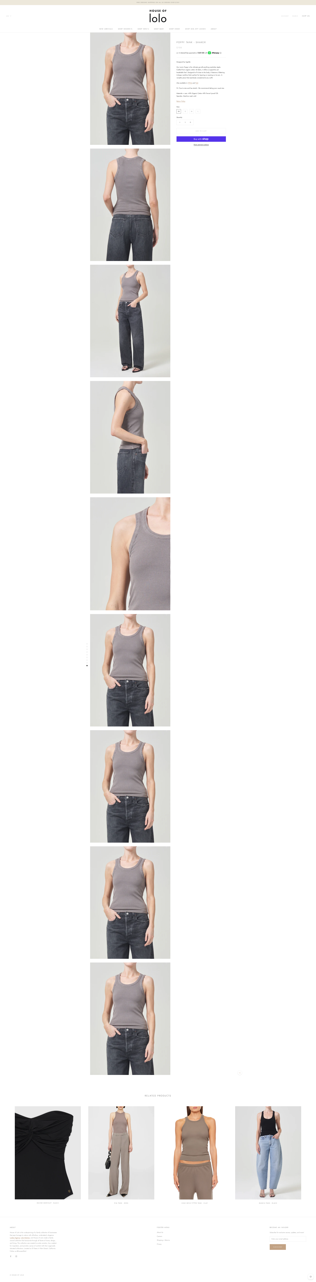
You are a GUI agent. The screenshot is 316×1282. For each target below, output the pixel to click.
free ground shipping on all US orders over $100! (158, 2)
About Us (160, 1232)
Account (285, 16)
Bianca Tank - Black (268, 1203)
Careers (159, 1236)
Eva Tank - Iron (121, 1203)
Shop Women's (125, 29)
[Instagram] (16, 1256)
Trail (197, 83)
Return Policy (181, 101)
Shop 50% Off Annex (195, 29)
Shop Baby (159, 29)
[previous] (7, 1154)
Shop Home (174, 29)
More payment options (201, 144)
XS (179, 111)
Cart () (306, 16)
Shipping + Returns (163, 1240)
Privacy (159, 1244)
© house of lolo (17, 1275)
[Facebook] (10, 1256)
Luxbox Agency (15, 1238)
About (214, 29)
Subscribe (277, 1247)
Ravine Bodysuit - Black (48, 1203)
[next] (308, 1154)
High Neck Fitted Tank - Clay (195, 1203)
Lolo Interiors (25, 1238)
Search (295, 16)
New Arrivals (106, 29)
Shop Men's (143, 29)
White (190, 83)
